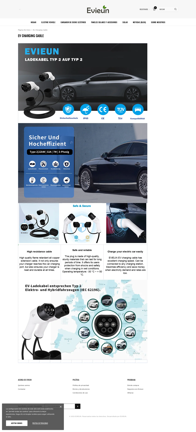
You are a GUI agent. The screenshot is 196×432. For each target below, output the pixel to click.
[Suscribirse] (77, 406)
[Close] (61, 407)
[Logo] (98, 9)
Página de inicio (24, 30)
